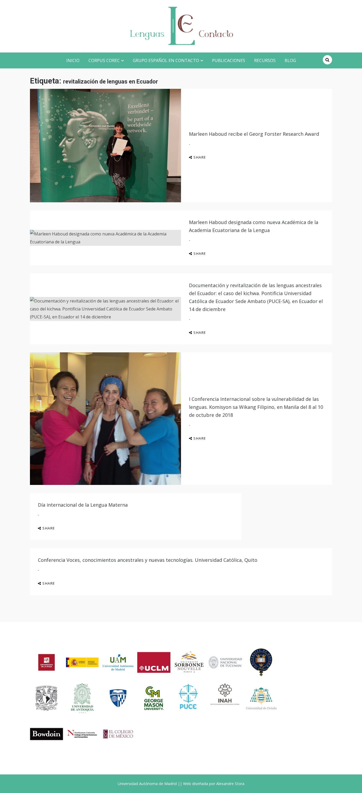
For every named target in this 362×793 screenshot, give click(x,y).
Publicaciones (228, 60)
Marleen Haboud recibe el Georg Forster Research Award (254, 134)
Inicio (73, 60)
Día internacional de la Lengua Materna (83, 505)
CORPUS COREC (104, 60)
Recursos (265, 60)
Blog (290, 60)
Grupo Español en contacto (166, 60)
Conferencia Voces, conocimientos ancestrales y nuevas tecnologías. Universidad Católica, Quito (147, 560)
